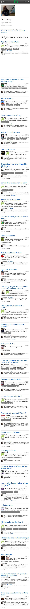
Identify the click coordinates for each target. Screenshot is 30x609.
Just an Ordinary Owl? (7, 364)
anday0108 (4, 83)
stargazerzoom (10, 151)
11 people (11, 335)
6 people (11, 371)
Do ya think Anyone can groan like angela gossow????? (14, 574)
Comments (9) (4, 30)
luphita (3, 185)
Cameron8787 (5, 597)
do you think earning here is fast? (14, 182)
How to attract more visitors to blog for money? (14, 484)
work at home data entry (10, 132)
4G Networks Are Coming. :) (12, 522)
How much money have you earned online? (14, 217)
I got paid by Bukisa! (9, 269)
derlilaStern (4, 507)
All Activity (3, 29)
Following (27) (4, 32)
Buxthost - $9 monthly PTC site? (13, 413)
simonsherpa (4, 452)
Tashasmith (4, 168)
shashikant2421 (5, 578)
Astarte (8, 556)
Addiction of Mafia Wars (10, 41)
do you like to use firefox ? (11, 199)
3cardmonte (4, 271)
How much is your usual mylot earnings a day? (12, 80)
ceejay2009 (4, 470)
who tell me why (7, 98)
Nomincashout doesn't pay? (11, 115)
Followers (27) (22, 30)
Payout (3, 524)
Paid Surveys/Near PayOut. (11, 252)
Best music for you (8, 149)
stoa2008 (3, 540)
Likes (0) (16, 30)
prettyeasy (4, 434)
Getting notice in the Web (10, 379)
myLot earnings (7, 505)
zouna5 (3, 487)
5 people (11, 297)
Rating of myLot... (8, 343)
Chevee (3, 254)
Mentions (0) (10, 30)
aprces (3, 100)
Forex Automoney (8, 235)
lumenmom (4, 237)
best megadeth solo (8, 450)
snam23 (8, 415)
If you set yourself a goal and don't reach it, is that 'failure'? (14, 361)
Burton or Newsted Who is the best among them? (14, 467)
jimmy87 (3, 345)
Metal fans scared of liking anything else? (14, 593)
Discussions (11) (10, 29)
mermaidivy (9, 290)
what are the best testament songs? (15, 537)
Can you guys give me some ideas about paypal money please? (14, 287)
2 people (10, 124)
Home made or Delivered (10, 432)
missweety (4, 134)
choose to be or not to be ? (11, 396)
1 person (10, 50)
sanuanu (3, 328)
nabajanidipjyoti (5, 44)
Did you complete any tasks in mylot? (12, 306)
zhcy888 (3, 117)
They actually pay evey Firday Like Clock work (14, 165)
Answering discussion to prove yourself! (12, 325)
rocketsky (3, 201)
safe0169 (3, 381)
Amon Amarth (6, 554)
